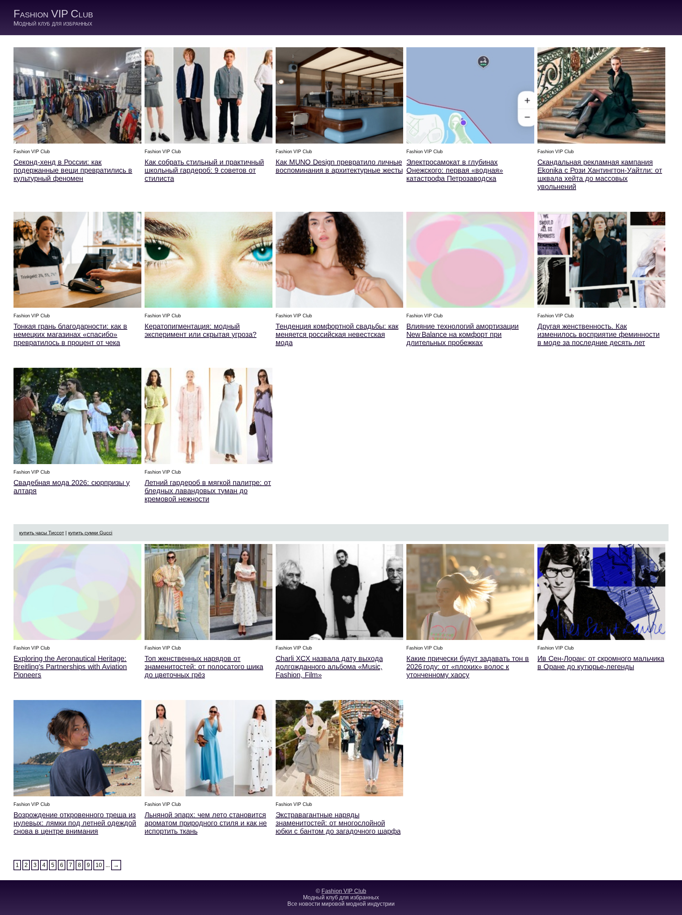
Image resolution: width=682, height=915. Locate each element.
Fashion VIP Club (53, 14)
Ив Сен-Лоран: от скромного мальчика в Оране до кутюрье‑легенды (600, 663)
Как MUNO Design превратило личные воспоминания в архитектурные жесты (339, 166)
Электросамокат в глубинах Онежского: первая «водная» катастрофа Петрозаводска (454, 170)
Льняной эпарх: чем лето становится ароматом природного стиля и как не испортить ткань (206, 823)
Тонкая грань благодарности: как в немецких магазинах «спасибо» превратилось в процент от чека (70, 334)
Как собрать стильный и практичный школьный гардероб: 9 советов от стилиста (204, 170)
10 (99, 865)
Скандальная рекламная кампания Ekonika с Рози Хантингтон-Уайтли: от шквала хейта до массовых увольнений (599, 174)
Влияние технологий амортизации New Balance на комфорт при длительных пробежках (462, 334)
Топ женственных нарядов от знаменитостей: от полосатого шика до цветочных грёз (204, 667)
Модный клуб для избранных (52, 23)
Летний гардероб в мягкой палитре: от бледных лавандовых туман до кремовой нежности (208, 491)
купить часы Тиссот (41, 532)
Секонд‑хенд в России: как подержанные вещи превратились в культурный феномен (72, 170)
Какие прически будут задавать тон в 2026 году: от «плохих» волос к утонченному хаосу (467, 667)
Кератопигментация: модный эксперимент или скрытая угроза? (200, 330)
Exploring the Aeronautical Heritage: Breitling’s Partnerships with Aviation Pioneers (70, 667)
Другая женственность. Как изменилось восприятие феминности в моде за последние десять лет (598, 334)
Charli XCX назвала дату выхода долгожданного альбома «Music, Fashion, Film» (329, 667)
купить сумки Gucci (90, 532)
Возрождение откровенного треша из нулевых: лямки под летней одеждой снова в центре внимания (74, 823)
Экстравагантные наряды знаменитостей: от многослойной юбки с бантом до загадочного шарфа (338, 823)
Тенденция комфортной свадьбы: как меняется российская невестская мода (337, 334)
